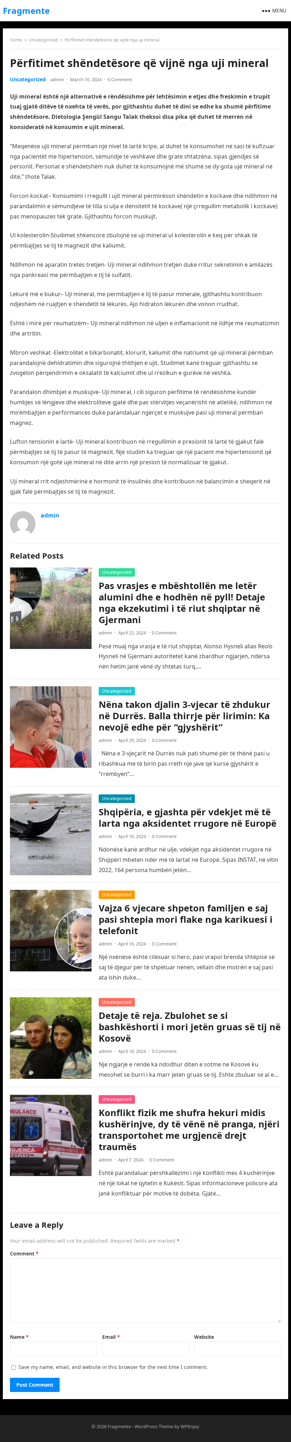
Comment (24, 1253)
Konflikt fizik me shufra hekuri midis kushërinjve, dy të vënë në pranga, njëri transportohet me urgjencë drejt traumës (189, 1130)
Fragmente (26, 10)
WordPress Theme (153, 1426)
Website (204, 1336)
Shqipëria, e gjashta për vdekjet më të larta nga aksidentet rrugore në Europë (187, 818)
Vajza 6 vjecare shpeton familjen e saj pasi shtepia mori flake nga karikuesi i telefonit (186, 919)
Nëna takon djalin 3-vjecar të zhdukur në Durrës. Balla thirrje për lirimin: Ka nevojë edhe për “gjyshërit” (184, 715)
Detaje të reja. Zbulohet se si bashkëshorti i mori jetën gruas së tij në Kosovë (190, 1026)
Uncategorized (43, 40)
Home (16, 40)
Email (111, 1336)
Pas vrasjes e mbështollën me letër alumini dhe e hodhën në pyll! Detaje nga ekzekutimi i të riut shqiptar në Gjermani (182, 602)
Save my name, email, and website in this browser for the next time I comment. (113, 1367)
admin (57, 79)
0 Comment (120, 79)
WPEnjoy (190, 1426)
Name (19, 1336)
